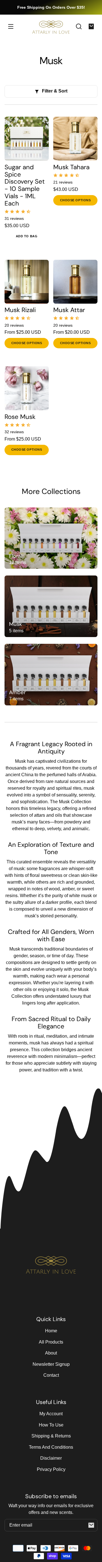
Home (51, 1330)
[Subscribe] (91, 1525)
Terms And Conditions (51, 1447)
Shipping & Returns (51, 1436)
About (51, 1353)
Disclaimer (51, 1458)
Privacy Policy (51, 1469)
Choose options (75, 200)
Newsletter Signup (51, 1364)
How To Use (51, 1425)
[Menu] (11, 26)
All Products (51, 1342)
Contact (51, 1375)
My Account (51, 1413)
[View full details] (27, 139)
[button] (79, 26)
